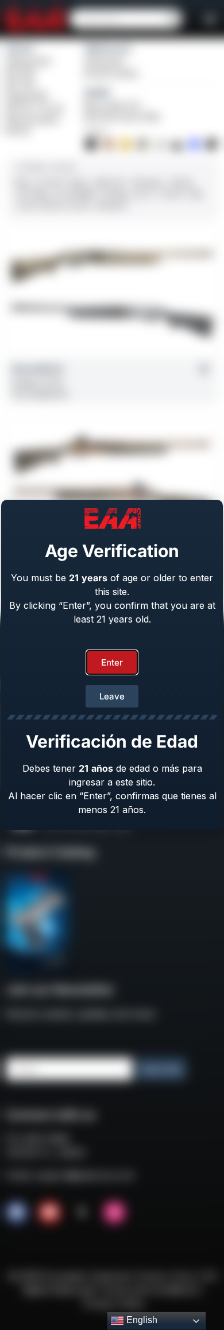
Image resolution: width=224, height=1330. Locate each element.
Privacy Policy (114, 1303)
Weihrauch (108, 49)
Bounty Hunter (111, 73)
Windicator (104, 62)
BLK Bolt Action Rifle (122, 117)
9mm (23, 182)
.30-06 (171, 194)
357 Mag (32, 194)
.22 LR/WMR (73, 194)
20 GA (79, 205)
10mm (78, 182)
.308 (194, 194)
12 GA (27, 205)
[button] (210, 19)
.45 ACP (50, 182)
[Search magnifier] (172, 19)
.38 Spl (180, 182)
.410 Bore (110, 205)
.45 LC (143, 194)
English (140, 1320)
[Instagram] (114, 1212)
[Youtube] (49, 1212)
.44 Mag (113, 194)
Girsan (20, 49)
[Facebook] (17, 1212)
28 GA (52, 205)
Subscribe (161, 1069)
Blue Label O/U (112, 105)
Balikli (97, 92)
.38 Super (147, 182)
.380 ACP (109, 182)
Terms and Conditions (148, 1290)
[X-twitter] (82, 1212)
